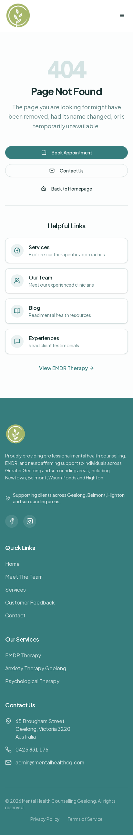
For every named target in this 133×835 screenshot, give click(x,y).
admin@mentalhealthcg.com (49, 762)
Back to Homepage (71, 189)
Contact (15, 615)
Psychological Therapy (32, 681)
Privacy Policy (45, 819)
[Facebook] (11, 521)
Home (12, 563)
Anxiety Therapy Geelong (35, 668)
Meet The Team (24, 576)
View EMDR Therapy (63, 368)
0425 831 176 (31, 749)
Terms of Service (85, 819)
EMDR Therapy (23, 655)
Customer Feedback (30, 602)
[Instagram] (29, 521)
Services (15, 589)
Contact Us (72, 170)
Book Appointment (72, 152)
